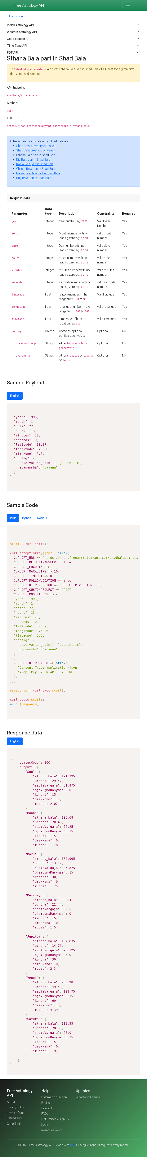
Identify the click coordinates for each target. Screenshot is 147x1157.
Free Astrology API (29, 5)
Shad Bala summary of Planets (36, 146)
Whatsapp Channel (88, 1097)
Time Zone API (17, 46)
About (11, 1102)
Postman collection (54, 1097)
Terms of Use (15, 1113)
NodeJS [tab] (42, 518)
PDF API (12, 52)
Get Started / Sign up (55, 1119)
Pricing (45, 1103)
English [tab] (15, 396)
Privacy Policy (15, 1107)
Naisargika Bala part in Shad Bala (38, 173)
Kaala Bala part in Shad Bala (34, 164)
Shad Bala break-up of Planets (36, 150)
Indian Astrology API (20, 25)
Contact (46, 1108)
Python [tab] (26, 518)
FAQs (44, 1113)
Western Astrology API (22, 32)
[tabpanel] (73, 447)
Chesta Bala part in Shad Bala (35, 169)
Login (45, 1124)
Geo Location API (18, 39)
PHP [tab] (13, 518)
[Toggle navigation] (127, 5)
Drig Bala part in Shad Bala (33, 178)
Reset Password (52, 1130)
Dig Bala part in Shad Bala (33, 159)
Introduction (15, 16)
